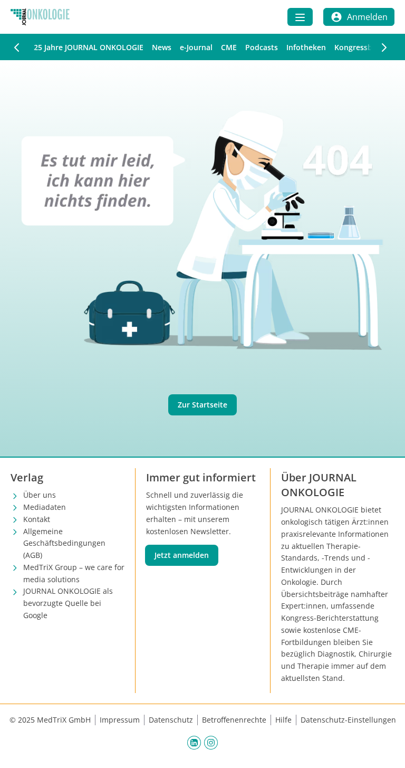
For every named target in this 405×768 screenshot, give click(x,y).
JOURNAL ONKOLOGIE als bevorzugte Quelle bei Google (68, 603)
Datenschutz (171, 720)
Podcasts (261, 47)
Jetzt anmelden (182, 555)
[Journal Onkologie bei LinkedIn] (194, 743)
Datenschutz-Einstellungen (348, 720)
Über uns (39, 495)
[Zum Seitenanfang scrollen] (386, 749)
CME (229, 47)
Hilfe (283, 720)
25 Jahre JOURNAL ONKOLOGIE (88, 47)
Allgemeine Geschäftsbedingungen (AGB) (64, 543)
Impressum (120, 720)
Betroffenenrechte (234, 720)
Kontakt (36, 519)
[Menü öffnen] (300, 17)
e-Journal (196, 47)
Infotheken (306, 47)
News (161, 47)
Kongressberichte (366, 47)
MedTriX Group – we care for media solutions (73, 573)
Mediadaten (44, 507)
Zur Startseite (202, 405)
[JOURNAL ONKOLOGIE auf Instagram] (210, 743)
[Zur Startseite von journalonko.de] (40, 17)
